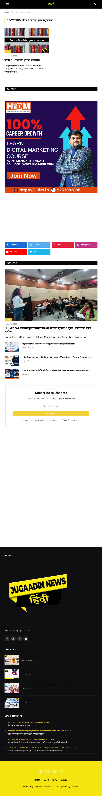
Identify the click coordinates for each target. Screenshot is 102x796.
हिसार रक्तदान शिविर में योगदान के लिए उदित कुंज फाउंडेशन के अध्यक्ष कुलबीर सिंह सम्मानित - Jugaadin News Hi (39, 731)
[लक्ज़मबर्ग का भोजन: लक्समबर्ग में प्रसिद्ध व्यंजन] (12, 660)
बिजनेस (55, 780)
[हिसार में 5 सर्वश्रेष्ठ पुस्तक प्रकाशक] (27, 40)
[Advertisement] (51, 217)
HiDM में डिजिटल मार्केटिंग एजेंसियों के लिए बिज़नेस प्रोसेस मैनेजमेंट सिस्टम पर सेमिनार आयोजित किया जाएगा (57, 357)
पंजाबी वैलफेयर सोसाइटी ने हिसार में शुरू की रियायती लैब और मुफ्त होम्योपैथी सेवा (47, 685)
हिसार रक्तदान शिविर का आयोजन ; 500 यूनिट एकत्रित (26, 734)
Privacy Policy (67, 420)
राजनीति (46, 780)
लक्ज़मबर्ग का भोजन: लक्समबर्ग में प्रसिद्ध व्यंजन (37, 656)
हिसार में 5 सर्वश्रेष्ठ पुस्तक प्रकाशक (22, 60)
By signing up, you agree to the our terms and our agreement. (52, 420)
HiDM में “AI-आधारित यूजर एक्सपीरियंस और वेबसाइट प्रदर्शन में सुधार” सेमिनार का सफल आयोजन (48, 329)
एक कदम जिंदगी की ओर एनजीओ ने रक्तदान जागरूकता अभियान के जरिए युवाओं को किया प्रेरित (38, 742)
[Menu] (7, 4)
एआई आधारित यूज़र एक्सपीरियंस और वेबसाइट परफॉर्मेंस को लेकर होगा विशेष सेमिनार (48, 344)
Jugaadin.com (73, 787)
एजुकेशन (8, 51)
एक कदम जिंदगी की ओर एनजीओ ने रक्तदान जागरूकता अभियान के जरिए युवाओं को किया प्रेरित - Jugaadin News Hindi (42, 748)
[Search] (94, 4)
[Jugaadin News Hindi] (51, 4)
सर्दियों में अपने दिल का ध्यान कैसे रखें (33, 671)
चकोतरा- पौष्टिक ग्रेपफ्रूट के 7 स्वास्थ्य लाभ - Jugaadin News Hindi (28, 722)
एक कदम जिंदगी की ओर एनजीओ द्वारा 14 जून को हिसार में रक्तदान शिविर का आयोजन (35, 751)
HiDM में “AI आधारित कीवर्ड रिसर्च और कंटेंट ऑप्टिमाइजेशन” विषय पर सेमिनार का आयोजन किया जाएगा (55, 370)
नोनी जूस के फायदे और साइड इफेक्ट (19, 725)
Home (7, 12)
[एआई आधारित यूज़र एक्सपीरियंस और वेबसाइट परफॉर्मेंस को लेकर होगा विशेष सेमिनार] (12, 347)
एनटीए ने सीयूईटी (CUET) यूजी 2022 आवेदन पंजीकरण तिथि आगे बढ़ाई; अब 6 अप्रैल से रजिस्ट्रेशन (55, 699)
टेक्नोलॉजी (64, 780)
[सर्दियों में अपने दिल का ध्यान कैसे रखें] (12, 674)
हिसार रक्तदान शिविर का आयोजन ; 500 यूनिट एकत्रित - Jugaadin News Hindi (31, 739)
